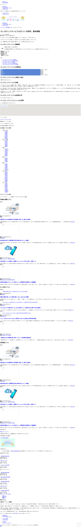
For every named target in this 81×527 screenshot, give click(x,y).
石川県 (6, 143)
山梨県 (6, 145)
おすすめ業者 (8, 279)
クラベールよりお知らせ (6, 493)
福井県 (6, 144)
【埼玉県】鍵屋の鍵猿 (4, 481)
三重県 (6, 161)
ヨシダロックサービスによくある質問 (10, 64)
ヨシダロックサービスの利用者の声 (10, 63)
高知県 (6, 181)
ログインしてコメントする (5, 119)
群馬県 (6, 154)
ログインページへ (5, 431)
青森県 (6, 138)
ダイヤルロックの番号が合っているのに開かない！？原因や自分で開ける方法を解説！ (20, 307)
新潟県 (6, 140)
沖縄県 (6, 191)
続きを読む (72, 221)
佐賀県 (6, 184)
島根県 (6, 173)
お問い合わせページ (17, 513)
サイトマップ (6, 14)
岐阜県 (6, 158)
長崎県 (6, 186)
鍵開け (3, 294)
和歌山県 (6, 169)
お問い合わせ (6, 13)
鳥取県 (6, 172)
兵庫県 (6, 167)
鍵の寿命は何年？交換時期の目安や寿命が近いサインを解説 (14, 240)
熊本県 (6, 187)
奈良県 (6, 168)
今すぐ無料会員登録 (4, 437)
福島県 (6, 133)
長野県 (6, 146)
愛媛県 (6, 180)
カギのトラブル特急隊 (4, 465)
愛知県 (6, 160)
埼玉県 (6, 151)
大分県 (6, 188)
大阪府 (6, 166)
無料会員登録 (5, 2)
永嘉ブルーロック (3, 460)
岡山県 (6, 174)
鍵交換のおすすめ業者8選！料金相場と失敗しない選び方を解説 (15, 219)
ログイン (4, 1)
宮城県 (6, 132)
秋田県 (6, 137)
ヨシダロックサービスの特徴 (9, 62)
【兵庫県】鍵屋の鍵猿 (4, 490)
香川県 (6, 179)
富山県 (6, 141)
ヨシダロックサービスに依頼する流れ (10, 60)
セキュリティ (5, 258)
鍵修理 (3, 237)
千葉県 (6, 152)
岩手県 (6, 136)
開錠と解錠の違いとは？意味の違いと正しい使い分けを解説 (14, 297)
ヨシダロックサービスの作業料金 (10, 59)
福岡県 (6, 183)
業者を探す (5, 6)
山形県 (6, 134)
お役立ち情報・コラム (7, 7)
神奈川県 (6, 150)
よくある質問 (5, 518)
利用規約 (4, 521)
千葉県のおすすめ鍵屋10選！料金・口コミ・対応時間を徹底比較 (15, 337)
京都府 (6, 165)
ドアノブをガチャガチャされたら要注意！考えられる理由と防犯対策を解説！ (18, 318)
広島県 (6, 175)
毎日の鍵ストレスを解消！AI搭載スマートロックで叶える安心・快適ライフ (18, 261)
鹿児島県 (6, 190)
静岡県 (6, 159)
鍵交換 (9, 258)
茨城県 (6, 153)
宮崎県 (6, 189)
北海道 (6, 131)
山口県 (6, 176)
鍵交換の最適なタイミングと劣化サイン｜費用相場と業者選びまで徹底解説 (18, 282)
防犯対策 (13, 258)
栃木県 (6, 155)
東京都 (6, 148)
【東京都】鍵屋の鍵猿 (4, 456)
